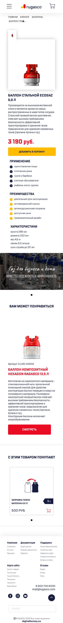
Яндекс (42, 569)
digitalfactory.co (31, 621)
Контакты (10, 550)
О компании (11, 547)
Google (42, 573)
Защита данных (26, 547)
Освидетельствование (48, 557)
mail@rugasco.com (43, 589)
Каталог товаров (12, 569)
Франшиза (10, 553)
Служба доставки (46, 550)
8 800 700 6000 (45, 586)
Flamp (42, 576)
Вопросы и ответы (46, 560)
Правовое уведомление (29, 550)
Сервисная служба (46, 553)
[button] (32, 295)
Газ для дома (11, 573)
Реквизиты (24, 553)
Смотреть (29, 429)
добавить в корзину (32, 151)
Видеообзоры (12, 586)
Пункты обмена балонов (48, 547)
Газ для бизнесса (13, 576)
